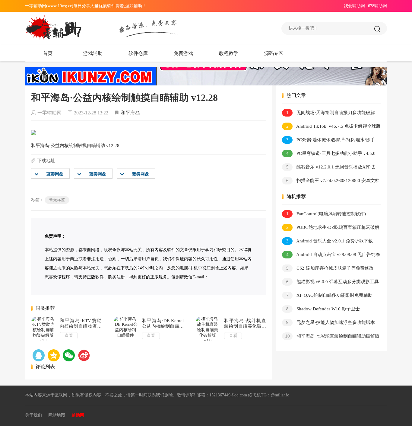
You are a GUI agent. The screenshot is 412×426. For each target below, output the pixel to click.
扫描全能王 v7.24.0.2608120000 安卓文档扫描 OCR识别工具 (330, 181)
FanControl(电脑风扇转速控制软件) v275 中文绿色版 (324, 214)
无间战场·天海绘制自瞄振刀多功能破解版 (328, 113)
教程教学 (228, 53)
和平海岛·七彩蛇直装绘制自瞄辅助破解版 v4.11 (330, 337)
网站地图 (56, 415)
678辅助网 (377, 6)
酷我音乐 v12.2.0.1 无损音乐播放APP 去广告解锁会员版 (329, 168)
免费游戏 (183, 53)
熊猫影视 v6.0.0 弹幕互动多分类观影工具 (332, 281)
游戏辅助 (93, 53)
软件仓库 (138, 53)
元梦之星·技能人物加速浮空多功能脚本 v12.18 (328, 323)
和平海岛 (130, 112)
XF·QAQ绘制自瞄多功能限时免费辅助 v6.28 (327, 296)
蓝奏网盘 (54, 174)
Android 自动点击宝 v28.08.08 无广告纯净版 (331, 255)
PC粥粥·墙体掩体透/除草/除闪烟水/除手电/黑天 (328, 140)
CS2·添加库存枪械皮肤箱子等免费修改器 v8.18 (328, 269)
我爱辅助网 (354, 6)
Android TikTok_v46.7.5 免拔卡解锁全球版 (333, 126)
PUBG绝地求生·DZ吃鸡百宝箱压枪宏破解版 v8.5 (330, 228)
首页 (47, 53)
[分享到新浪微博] (84, 355)
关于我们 (33, 415)
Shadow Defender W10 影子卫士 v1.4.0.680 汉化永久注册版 (321, 309)
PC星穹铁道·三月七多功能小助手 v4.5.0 (331, 153)
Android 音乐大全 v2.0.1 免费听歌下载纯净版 (327, 242)
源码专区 (274, 53)
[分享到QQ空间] (39, 355)
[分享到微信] (69, 355)
